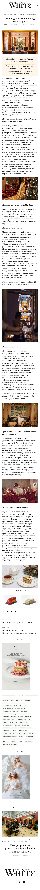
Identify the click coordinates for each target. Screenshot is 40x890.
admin (5, 24)
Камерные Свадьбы (17, 716)
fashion (12, 700)
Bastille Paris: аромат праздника (18, 622)
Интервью (6, 716)
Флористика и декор (16, 741)
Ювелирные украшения (10, 744)
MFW (17, 700)
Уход (32, 739)
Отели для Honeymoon (10, 727)
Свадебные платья (27, 733)
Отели (26, 722)
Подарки (29, 727)
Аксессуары (22, 705)
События (21, 736)
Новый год (13, 722)
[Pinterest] (11, 612)
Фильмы (5, 741)
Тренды (13, 739)
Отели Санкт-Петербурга (28, 14)
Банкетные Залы (8, 708)
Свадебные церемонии (10, 736)
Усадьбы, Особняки (23, 739)
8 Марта (5, 700)
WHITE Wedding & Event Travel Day (14, 703)
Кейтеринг (28, 716)
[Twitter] (7, 612)
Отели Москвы (7, 725)
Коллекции (6, 719)
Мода (30, 719)
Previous (5, 833)
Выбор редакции (20, 708)
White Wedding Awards (10, 705)
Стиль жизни (30, 736)
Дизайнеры (23, 711)
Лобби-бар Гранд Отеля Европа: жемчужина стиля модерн (19, 631)
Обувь (20, 722)
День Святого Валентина (10, 711)
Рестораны (16, 733)
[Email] (15, 612)
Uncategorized (25, 700)
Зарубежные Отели (25, 714)
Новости (16, 14)
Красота (14, 719)
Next (34, 833)
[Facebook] (3, 612)
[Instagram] (20, 882)
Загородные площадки (10, 714)
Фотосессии (28, 741)
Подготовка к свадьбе (10, 730)
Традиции (6, 739)
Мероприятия (8, 14)
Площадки (22, 727)
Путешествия (7, 733)
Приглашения (23, 730)
